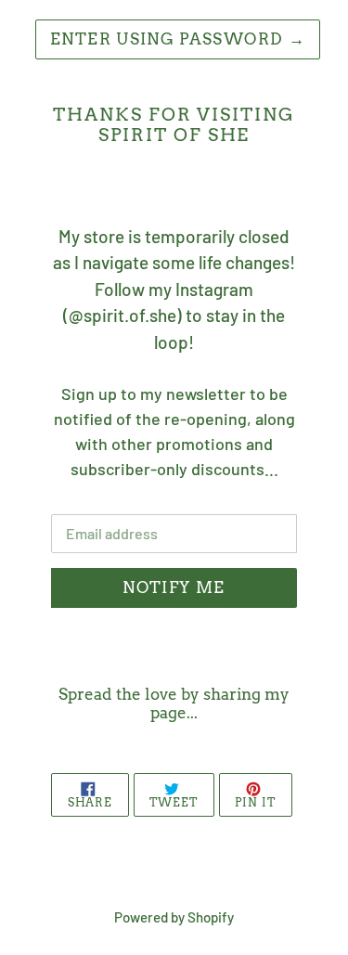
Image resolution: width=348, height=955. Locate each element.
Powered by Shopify (174, 917)
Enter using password (177, 39)
